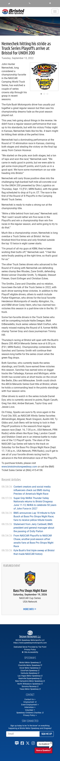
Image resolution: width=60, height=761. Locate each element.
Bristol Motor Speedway (29, 662)
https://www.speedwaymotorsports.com (30, 642)
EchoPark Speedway (29, 670)
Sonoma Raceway (29, 686)
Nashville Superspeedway (29, 678)
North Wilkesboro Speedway (29, 683)
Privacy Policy (30, 649)
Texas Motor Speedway (29, 689)
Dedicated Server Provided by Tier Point (30, 647)
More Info (28, 609)
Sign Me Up (46, 734)
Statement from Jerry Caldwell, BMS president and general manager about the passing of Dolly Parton (34, 527)
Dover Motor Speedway (29, 668)
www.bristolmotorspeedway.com (19, 466)
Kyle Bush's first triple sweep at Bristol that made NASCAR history (34, 552)
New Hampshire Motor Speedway (29, 681)
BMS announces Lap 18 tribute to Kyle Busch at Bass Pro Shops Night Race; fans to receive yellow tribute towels (34, 516)
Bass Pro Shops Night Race (30, 591)
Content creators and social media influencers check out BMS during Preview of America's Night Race (32, 490)
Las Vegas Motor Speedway (29, 675)
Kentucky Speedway (29, 673)
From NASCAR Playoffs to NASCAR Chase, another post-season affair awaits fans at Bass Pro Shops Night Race (33, 541)
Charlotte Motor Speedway (29, 665)
